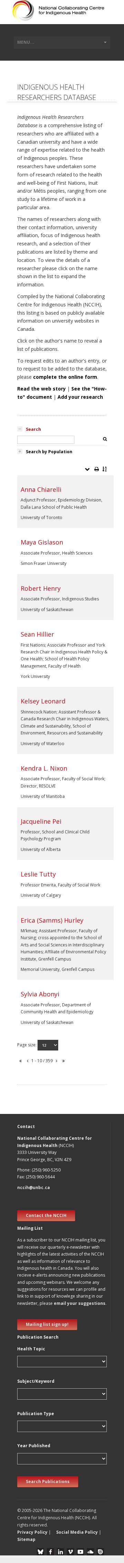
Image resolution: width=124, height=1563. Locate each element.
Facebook (50, 1551)
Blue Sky (40, 1551)
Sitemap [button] (26, 1539)
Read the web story (41, 388)
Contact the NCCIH (46, 1215)
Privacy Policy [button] (32, 1532)
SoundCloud (90, 1551)
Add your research (80, 397)
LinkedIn (60, 1551)
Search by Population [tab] (49, 452)
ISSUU (100, 1551)
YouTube (80, 1551)
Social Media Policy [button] (77, 1532)
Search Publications (48, 1481)
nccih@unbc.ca (33, 1187)
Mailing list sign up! (47, 1324)
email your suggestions (79, 1303)
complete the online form (65, 377)
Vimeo (70, 1551)
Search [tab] (33, 429)
